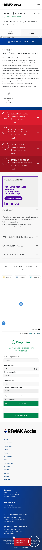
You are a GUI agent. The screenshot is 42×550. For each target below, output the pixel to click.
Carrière (7, 473)
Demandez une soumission (13, 198)
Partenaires (8, 456)
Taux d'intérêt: (9, 380)
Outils (6, 459)
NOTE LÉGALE (20, 415)
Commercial (8, 446)
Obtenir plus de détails (22, 42)
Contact (7, 480)
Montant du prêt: (10, 372)
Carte (31, 34)
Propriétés (8, 443)
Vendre (6, 469)
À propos (7, 453)
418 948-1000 (11, 497)
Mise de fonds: (9, 365)
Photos (10, 34)
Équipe (6, 449)
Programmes (8, 463)
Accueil (6, 439)
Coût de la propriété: (11, 357)
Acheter (7, 466)
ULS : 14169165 (7, 50)
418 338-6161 (11, 521)
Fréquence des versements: (13, 396)
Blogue (6, 476)
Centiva (25, 547)
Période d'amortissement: (13, 387)
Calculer (22, 403)
